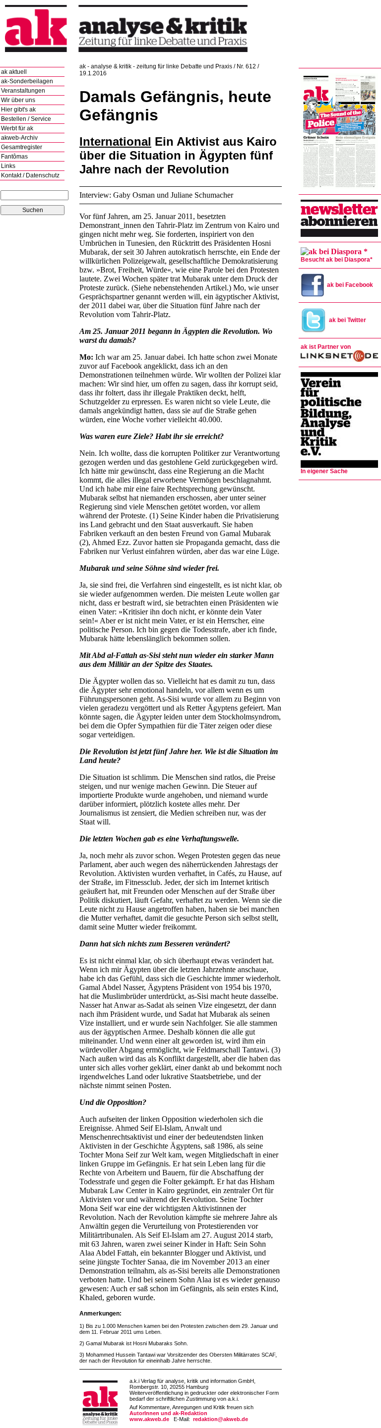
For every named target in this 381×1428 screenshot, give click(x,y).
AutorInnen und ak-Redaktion (168, 1413)
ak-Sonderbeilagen (27, 81)
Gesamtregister (21, 147)
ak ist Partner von (326, 346)
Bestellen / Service (26, 118)
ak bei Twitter (347, 320)
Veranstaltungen (23, 90)
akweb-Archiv (19, 137)
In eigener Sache (324, 471)
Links (8, 166)
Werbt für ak (17, 128)
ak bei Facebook (350, 284)
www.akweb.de (149, 1419)
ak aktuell (14, 71)
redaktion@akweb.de (220, 1419)
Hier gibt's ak (18, 109)
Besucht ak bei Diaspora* (337, 259)
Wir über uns (18, 100)
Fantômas (14, 156)
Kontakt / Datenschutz (30, 175)
